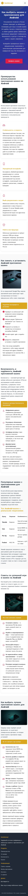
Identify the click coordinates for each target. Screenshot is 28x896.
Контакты (3, 872)
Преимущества (5, 851)
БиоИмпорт (8, 3)
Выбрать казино (14, 61)
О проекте (4, 875)
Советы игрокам (5, 866)
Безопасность (5, 857)
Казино (3, 860)
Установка (4, 854)
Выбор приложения (6, 869)
